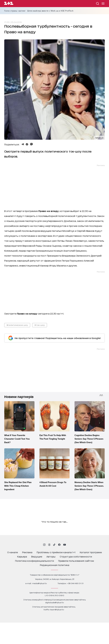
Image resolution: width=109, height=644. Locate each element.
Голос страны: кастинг (14, 11)
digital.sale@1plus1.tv (54, 602)
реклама (27, 552)
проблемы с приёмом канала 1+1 (56, 552)
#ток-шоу (39, 325)
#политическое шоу (17, 325)
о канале (12, 552)
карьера (22, 556)
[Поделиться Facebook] (27, 144)
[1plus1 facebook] (59, 545)
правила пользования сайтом (76, 560)
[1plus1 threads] (49, 545)
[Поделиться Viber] (31, 144)
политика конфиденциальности (34, 560)
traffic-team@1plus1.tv (54, 609)
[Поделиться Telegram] (22, 144)
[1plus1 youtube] (64, 545)
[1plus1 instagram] (44, 545)
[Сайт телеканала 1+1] (8, 3)
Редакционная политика (54, 565)
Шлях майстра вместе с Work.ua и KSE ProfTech (50, 11)
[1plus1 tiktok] (54, 545)
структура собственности (76, 556)
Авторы (50, 556)
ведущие (36, 556)
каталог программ (91, 552)
